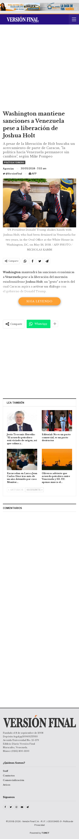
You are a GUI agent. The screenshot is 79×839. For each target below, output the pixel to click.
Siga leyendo (39, 301)
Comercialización (13, 780)
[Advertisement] (39, 68)
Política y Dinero (14, 162)
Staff (5, 771)
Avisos (6, 784)
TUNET (45, 833)
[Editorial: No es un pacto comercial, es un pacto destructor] (57, 420)
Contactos (9, 775)
